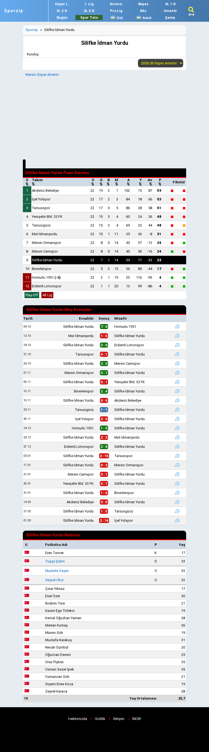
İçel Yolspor (41, 199)
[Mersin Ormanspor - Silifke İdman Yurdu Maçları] (177, 373)
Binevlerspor (41, 269)
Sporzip (13, 10)
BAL (143, 11)
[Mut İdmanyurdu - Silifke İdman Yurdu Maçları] (177, 336)
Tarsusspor (41, 208)
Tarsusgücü (41, 225)
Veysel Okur (54, 580)
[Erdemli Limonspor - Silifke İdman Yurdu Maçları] (177, 446)
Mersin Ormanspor (46, 243)
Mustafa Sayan (57, 571)
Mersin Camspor (45, 251)
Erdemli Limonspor (47, 286)
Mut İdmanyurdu (44, 234)
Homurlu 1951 (46, 277)
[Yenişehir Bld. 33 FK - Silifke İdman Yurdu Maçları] (177, 483)
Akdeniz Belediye (45, 190)
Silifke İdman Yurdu (47, 260)
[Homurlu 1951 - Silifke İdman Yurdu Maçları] (177, 428)
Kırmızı (116, 4)
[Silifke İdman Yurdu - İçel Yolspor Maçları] (177, 520)
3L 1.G (170, 4)
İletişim (118, 719)
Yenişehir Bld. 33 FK (47, 217)
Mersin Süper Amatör (42, 75)
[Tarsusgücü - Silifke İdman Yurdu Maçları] (177, 409)
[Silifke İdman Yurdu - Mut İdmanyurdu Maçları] (177, 437)
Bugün (62, 17)
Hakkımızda (77, 719)
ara (191, 14)
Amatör (170, 11)
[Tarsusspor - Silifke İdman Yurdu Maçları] (177, 354)
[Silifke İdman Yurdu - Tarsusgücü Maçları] (177, 511)
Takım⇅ (37, 182)
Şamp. (170, 17)
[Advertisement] (104, 117)
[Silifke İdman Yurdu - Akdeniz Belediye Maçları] (177, 400)
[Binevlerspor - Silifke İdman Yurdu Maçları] (177, 391)
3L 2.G (62, 11)
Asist (147, 18)
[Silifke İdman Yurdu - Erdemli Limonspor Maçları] (177, 345)
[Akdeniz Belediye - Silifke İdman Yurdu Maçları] (177, 502)
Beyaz (143, 4)
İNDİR (136, 719)
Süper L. (62, 4)
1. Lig (89, 4)
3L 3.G (89, 11)
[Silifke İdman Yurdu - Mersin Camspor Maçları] (177, 363)
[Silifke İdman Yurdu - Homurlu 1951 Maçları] (177, 326)
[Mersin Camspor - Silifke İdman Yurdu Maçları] (177, 474)
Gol (119, 18)
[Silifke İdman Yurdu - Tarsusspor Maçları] (177, 456)
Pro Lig (116, 11)
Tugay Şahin (55, 561)
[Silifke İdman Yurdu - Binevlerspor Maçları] (177, 493)
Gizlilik (100, 719)
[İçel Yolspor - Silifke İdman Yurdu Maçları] (177, 419)
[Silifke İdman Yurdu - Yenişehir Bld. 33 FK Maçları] (177, 382)
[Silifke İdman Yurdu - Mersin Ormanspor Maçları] (177, 465)
